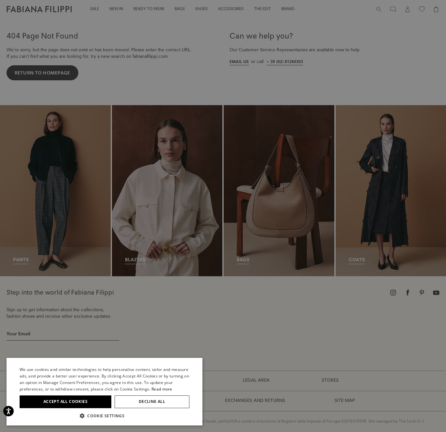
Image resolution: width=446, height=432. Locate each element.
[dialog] (223, 216)
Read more (161, 389)
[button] (104, 415)
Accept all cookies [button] (65, 401)
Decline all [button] (152, 401)
